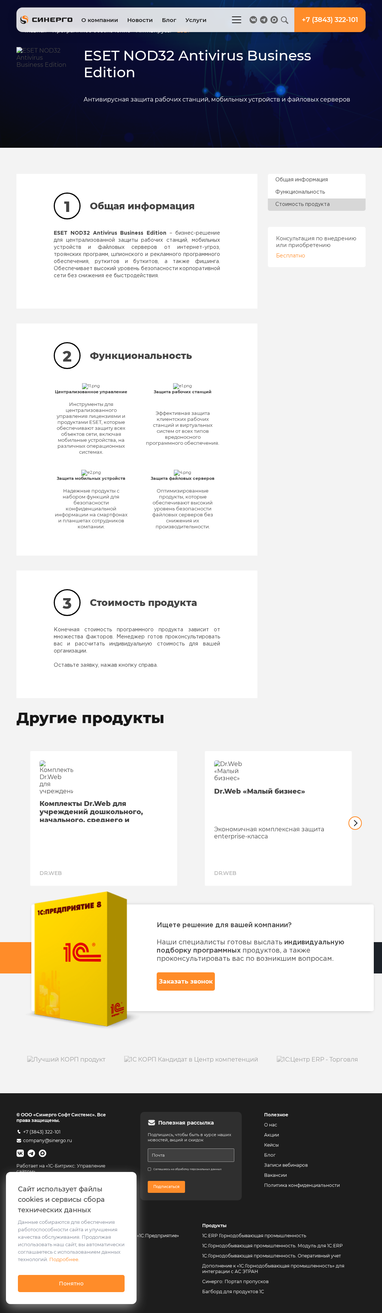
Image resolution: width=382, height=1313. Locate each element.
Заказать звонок (186, 981)
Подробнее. (64, 1259)
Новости (140, 20)
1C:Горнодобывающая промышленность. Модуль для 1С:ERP (272, 1245)
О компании (99, 20)
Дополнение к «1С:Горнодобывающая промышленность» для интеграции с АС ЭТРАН (273, 1268)
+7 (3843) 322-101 (41, 1132)
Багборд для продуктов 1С (233, 1291)
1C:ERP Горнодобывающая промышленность (254, 1235)
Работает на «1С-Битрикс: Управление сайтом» (60, 1168)
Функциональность (300, 192)
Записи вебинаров (286, 1165)
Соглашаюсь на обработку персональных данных (187, 1169)
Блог (169, 20)
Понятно (71, 1283)
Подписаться (166, 1186)
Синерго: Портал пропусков (235, 1281)
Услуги (196, 20)
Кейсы (271, 1145)
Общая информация (301, 180)
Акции (271, 1135)
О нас (270, 1125)
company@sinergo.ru (47, 1140)
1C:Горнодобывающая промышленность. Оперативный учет (271, 1256)
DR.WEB (51, 873)
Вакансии (275, 1175)
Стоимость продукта (302, 204)
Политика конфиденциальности (302, 1185)
